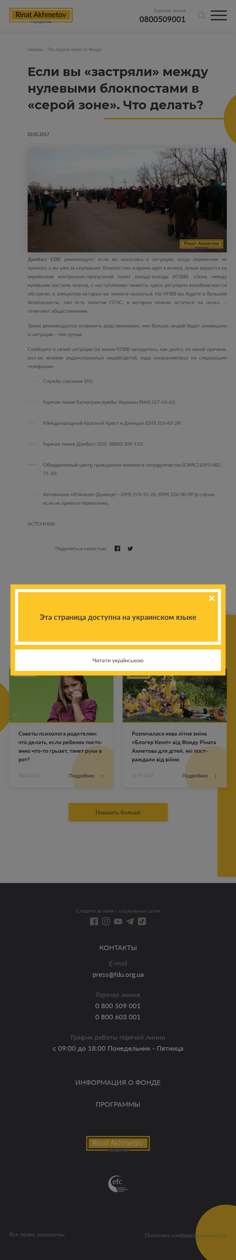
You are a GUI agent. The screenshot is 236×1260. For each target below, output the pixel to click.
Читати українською (118, 660)
